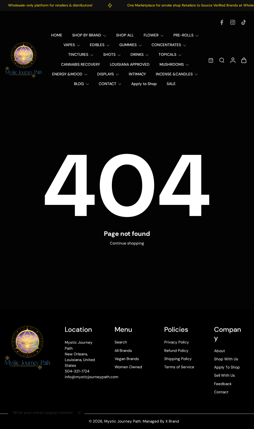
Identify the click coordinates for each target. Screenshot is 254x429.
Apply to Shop (144, 83)
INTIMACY (137, 74)
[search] (221, 60)
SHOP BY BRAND (86, 35)
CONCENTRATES (166, 44)
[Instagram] (232, 22)
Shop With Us (226, 359)
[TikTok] (243, 22)
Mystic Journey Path (122, 421)
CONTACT (107, 83)
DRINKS (137, 54)
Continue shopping (127, 243)
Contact (221, 392)
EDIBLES (97, 44)
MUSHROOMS (171, 64)
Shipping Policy (178, 358)
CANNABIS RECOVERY (80, 64)
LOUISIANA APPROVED (130, 64)
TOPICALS (167, 54)
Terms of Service (179, 367)
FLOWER (151, 35)
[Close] (79, 412)
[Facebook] (221, 22)
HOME (56, 35)
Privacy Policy (176, 342)
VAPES (69, 44)
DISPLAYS (105, 74)
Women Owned (128, 367)
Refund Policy (176, 350)
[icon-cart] (243, 60)
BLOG (79, 83)
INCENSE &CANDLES (174, 74)
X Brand (172, 421)
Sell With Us (224, 375)
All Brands (123, 350)
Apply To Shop (227, 367)
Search (121, 342)
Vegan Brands (127, 358)
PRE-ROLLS (183, 35)
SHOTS (109, 54)
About (219, 350)
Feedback (223, 383)
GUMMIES (128, 44)
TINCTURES (78, 54)
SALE (171, 83)
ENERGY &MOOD (67, 74)
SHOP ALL (125, 35)
